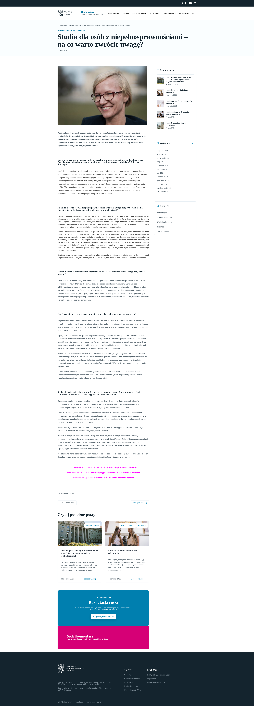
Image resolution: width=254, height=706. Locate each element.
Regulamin (151, 679)
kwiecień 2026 (162, 165)
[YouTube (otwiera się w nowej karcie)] (190, 3)
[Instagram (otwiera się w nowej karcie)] (181, 3)
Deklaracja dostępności (156, 682)
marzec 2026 (162, 169)
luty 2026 (161, 173)
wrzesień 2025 (163, 192)
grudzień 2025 (163, 180)
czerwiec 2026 (163, 158)
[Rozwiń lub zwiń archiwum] (192, 143)
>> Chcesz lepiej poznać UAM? (103, 478)
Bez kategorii (162, 213)
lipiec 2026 (161, 154)
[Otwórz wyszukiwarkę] (195, 3)
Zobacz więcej (90, 579)
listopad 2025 (162, 184)
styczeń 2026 (162, 177)
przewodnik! (131, 467)
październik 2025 (164, 188)
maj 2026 (160, 162)
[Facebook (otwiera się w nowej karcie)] (185, 3)
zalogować (79, 639)
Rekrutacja (154, 13)
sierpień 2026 (162, 150)
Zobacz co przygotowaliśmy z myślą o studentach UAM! (114, 472)
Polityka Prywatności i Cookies (159, 675)
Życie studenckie (169, 13)
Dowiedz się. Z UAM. (187, 13)
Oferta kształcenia (139, 13)
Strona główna (113, 13)
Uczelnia (125, 13)
